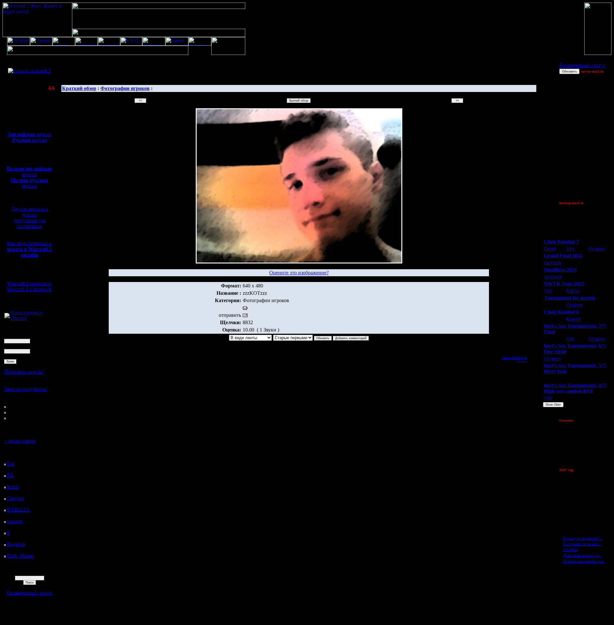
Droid (550, 248)
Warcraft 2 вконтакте (29, 283)
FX (10, 475)
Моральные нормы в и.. (584, 561)
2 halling (571, 549)
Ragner (573, 319)
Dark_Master (20, 555)
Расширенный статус (582, 65)
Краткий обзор (79, 88)
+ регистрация (19, 440)
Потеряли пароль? (24, 371)
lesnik (13, 486)
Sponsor (521, 361)
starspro (15, 521)
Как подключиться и (29, 248)
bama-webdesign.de (514, 357)
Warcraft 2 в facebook (29, 289)
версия (29, 134)
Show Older (553, 404)
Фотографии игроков (125, 88)
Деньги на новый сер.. (582, 555)
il (8, 532)
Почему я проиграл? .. (582, 538)
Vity (570, 248)
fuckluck (553, 262)
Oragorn (15, 498)
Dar (11, 463)
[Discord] (7, 316)
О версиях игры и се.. (582, 543)
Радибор (16, 544)
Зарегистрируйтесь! (25, 389)
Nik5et (573, 290)
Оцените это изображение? (299, 272)
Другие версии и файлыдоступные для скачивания (29, 217)
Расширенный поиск (29, 592)
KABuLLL (18, 509)
